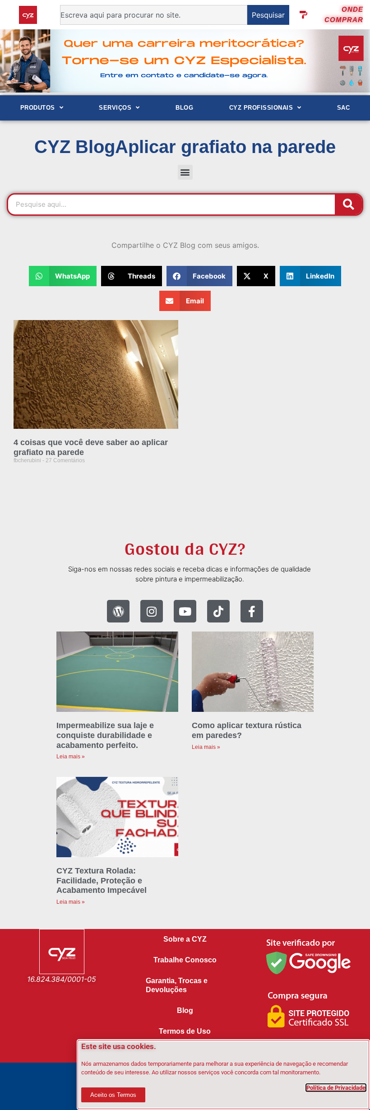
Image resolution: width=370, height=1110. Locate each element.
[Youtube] (185, 611)
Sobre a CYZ (185, 939)
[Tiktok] (218, 611)
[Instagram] (151, 611)
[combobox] (153, 15)
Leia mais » (70, 756)
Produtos (37, 107)
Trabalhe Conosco (185, 960)
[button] (185, 172)
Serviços (115, 107)
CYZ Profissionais (261, 107)
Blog (184, 107)
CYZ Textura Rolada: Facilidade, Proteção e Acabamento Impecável (101, 880)
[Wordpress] (118, 611)
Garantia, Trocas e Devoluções (177, 985)
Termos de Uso (185, 1031)
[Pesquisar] (348, 204)
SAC (343, 107)
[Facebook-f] (251, 611)
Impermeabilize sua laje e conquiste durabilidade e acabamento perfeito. (105, 735)
